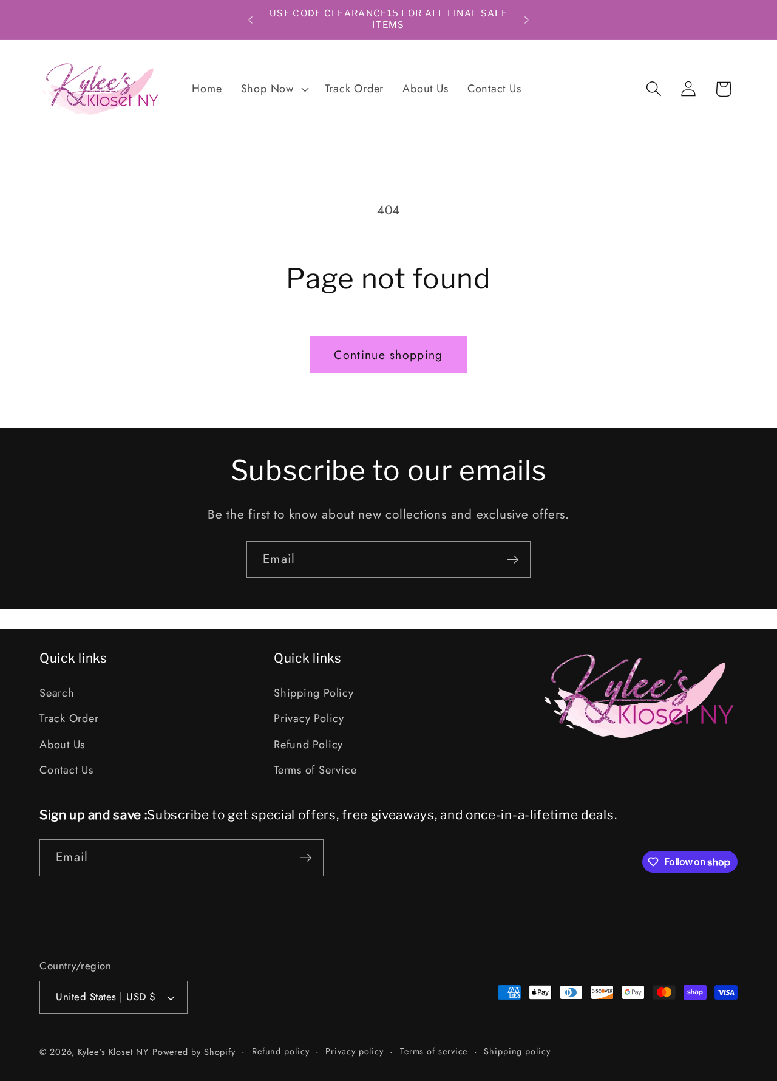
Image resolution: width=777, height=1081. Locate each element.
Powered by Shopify (194, 1052)
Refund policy (281, 1051)
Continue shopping (388, 354)
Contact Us (66, 770)
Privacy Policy (309, 719)
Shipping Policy (314, 693)
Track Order (69, 719)
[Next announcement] (527, 20)
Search (57, 693)
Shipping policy (517, 1051)
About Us (62, 744)
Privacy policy (354, 1051)
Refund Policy (308, 744)
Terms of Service (315, 770)
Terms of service (434, 1051)
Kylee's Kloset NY (113, 1052)
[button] (273, 88)
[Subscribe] (512, 559)
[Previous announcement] (250, 20)
